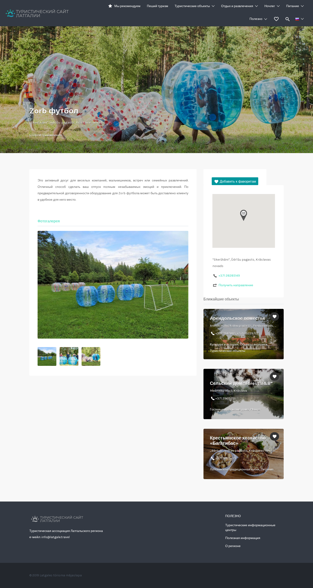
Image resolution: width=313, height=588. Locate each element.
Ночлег (269, 6)
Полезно (256, 19)
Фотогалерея (49, 221)
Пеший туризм (157, 6)
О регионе (233, 546)
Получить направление (236, 285)
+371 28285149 (229, 276)
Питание (292, 6)
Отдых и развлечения (237, 6)
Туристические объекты (192, 6)
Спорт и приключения (45, 135)
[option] (113, 285)
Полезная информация (242, 538)
